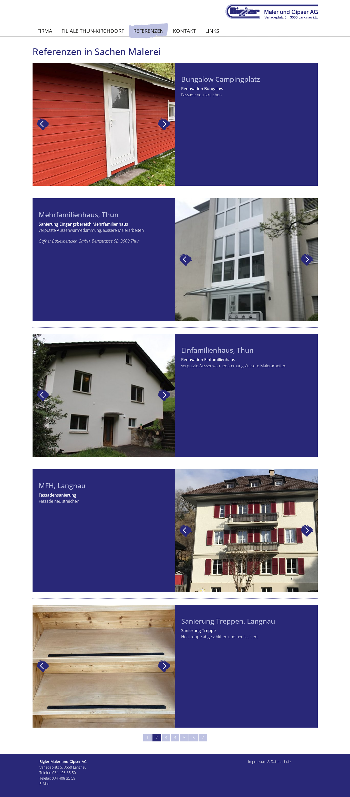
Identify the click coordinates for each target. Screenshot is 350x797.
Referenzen (148, 30)
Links (212, 30)
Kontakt (184, 30)
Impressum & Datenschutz (269, 761)
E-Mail (44, 783)
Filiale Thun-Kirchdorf (92, 30)
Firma (44, 30)
